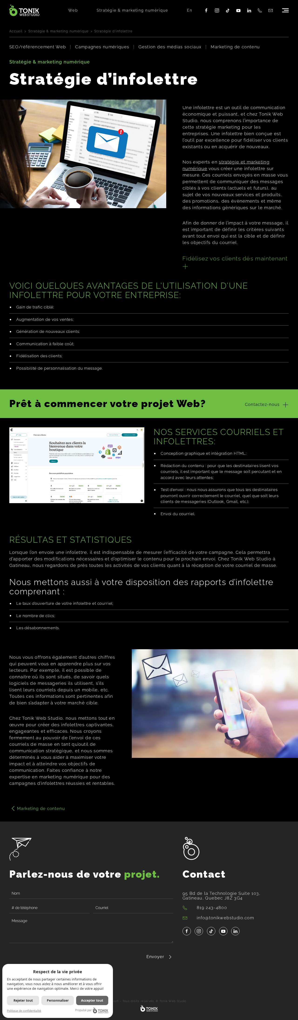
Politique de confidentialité (24, 1011)
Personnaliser (58, 1000)
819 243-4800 (212, 907)
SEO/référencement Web (37, 46)
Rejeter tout (23, 1000)
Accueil (16, 31)
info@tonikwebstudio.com (225, 917)
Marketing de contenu (235, 46)
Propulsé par (83, 1010)
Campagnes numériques (102, 46)
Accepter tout (92, 1000)
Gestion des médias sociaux (170, 46)
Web (73, 10)
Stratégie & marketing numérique (132, 10)
